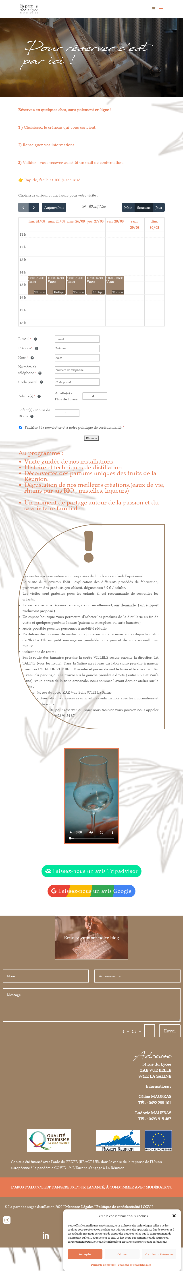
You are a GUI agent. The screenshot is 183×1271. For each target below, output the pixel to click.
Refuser (122, 1254)
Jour (159, 207)
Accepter (85, 1254)
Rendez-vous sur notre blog (91, 937)
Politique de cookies (103, 1264)
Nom (22, 357)
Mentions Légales (79, 1206)
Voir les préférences (158, 1254)
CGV (147, 1206)
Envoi (170, 1031)
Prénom (24, 348)
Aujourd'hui (54, 207)
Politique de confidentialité (134, 1264)
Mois (128, 207)
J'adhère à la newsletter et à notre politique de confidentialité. (74, 427)
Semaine (144, 207)
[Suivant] (34, 207)
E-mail (24, 338)
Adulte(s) (25, 396)
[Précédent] (23, 207)
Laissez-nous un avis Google (95, 891)
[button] (174, 1215)
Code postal (28, 382)
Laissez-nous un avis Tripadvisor (95, 871)
